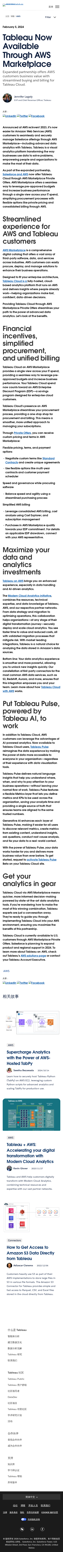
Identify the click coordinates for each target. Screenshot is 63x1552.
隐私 (22, 1512)
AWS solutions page (33, 955)
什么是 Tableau (17, 1330)
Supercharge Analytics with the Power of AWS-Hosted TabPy (28, 1057)
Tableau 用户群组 (17, 1384)
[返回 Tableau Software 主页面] (14, 3)
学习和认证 (13, 1470)
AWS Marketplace (14, 250)
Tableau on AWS (13, 581)
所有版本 (12, 1482)
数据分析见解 (15, 1348)
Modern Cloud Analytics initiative (29, 596)
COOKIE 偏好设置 (49, 1512)
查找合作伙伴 (15, 1439)
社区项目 (12, 1403)
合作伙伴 (13, 1433)
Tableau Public (16, 1378)
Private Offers (22, 433)
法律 (5, 1512)
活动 (10, 1421)
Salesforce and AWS (15, 174)
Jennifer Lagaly (23, 96)
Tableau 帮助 (15, 1476)
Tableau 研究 (15, 1354)
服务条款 (14, 1512)
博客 (13, 16)
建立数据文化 (15, 1342)
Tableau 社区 (16, 1372)
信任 (15, 1505)
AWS (18, 16)
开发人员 (33, 1505)
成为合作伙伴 (15, 1445)
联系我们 (12, 1360)
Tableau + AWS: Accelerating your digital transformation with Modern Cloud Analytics (31, 1153)
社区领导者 (13, 1391)
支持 (10, 1458)
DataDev (12, 1397)
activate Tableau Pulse (41, 859)
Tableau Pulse (39, 747)
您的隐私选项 (34, 1519)
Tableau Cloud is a (15, 281)
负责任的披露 (33, 1512)
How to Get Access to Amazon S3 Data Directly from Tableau (30, 1253)
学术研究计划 (15, 1415)
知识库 (11, 1464)
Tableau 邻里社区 (17, 1409)
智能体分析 (13, 1336)
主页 (7, 16)
